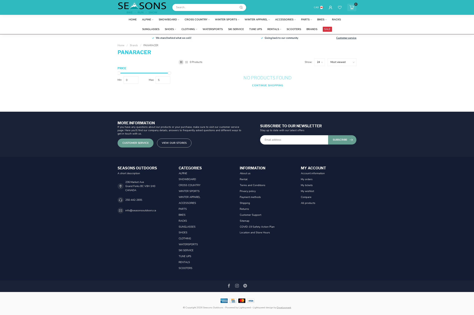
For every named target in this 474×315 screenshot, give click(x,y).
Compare (306, 197)
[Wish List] (340, 7)
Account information (313, 173)
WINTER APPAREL (256, 19)
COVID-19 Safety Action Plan (257, 227)
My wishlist (307, 191)
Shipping (245, 203)
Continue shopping (267, 85)
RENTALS (273, 29)
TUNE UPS (255, 29)
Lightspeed (245, 307)
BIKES (320, 19)
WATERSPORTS (213, 29)
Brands (311, 29)
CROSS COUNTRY (196, 19)
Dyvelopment (284, 307)
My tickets (307, 185)
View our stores (174, 143)
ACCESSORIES (284, 19)
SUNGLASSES (150, 29)
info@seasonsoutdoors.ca (140, 210)
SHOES (169, 29)
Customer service (346, 38)
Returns (244, 209)
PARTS (305, 19)
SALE (327, 29)
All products (308, 203)
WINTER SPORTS (226, 19)
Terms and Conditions (252, 185)
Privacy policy (248, 191)
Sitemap (244, 221)
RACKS (336, 19)
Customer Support (250, 215)
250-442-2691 (133, 200)
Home (133, 19)
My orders (307, 179)
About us (245, 173)
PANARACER (150, 45)
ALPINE (146, 19)
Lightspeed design (263, 307)
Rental (244, 179)
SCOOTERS (294, 29)
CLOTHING (188, 29)
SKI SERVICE (236, 29)
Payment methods (250, 197)
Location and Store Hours (255, 232)
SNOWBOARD (168, 19)
